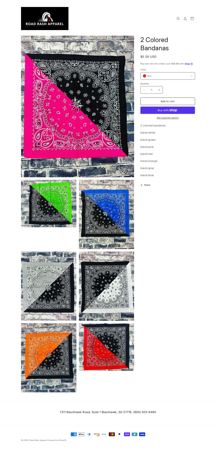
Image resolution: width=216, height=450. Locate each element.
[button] (178, 18)
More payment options (168, 118)
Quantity (144, 83)
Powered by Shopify (57, 440)
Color (143, 69)
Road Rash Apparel (38, 440)
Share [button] (147, 185)
